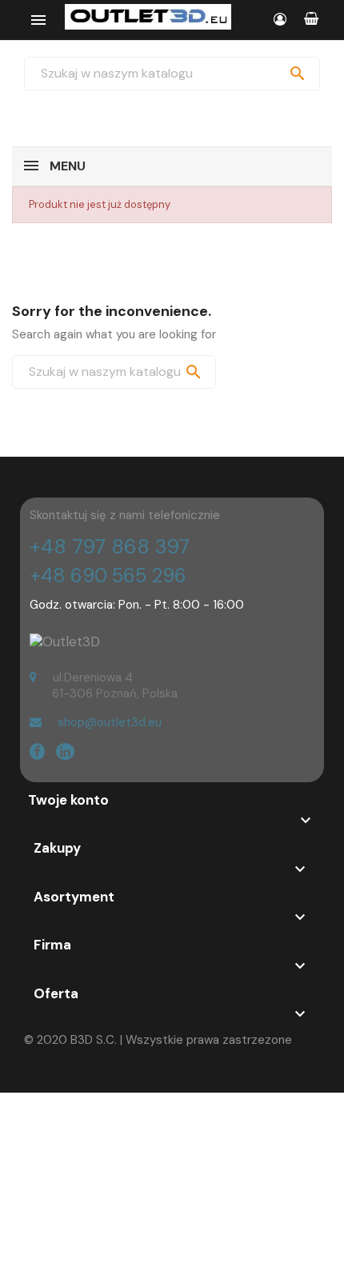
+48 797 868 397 (110, 547)
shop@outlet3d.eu (110, 722)
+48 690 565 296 (108, 575)
